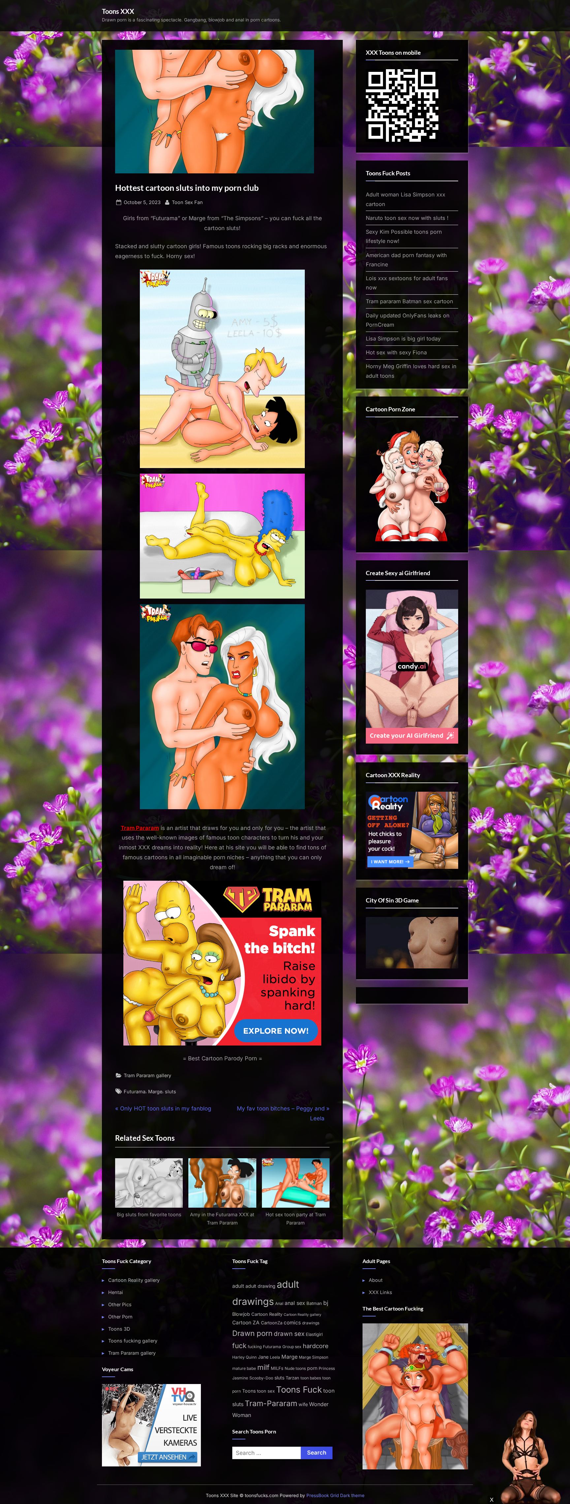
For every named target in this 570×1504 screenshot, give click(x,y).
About (376, 1280)
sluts (170, 1091)
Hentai (115, 1292)
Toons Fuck (299, 1389)
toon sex (266, 1391)
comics (292, 1322)
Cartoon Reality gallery (134, 1280)
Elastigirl (314, 1334)
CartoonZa (271, 1322)
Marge (155, 1091)
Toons (249, 1391)
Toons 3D (119, 1329)
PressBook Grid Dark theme (335, 1495)
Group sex (291, 1346)
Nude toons (295, 1368)
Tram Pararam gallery (147, 1075)
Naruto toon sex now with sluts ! (407, 218)
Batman (314, 1303)
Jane (263, 1357)
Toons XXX (118, 11)
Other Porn (120, 1316)
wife (303, 1404)
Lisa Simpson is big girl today (403, 338)
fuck (239, 1346)
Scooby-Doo (261, 1377)
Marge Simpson (313, 1357)
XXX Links (380, 1292)
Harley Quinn (244, 1357)
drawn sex (289, 1334)
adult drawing (260, 1286)
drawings (310, 1322)
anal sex (295, 1303)
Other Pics (120, 1304)
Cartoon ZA (246, 1322)
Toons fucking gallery (132, 1340)
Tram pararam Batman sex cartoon (409, 301)
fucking (255, 1346)
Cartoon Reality (266, 1314)
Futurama (134, 1091)
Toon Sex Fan (187, 202)
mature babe (244, 1368)
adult (238, 1286)
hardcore (316, 1345)
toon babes (311, 1377)
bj (325, 1302)
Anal (279, 1303)
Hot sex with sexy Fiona (396, 352)
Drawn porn (252, 1333)
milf (263, 1367)
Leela (275, 1357)
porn (312, 1368)
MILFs (277, 1368)
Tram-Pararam (271, 1403)
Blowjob (241, 1314)
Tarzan (292, 1377)
